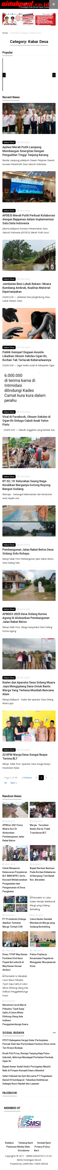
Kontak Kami (44, 1143)
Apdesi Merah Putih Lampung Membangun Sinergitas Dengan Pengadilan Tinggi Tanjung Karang (25, 151)
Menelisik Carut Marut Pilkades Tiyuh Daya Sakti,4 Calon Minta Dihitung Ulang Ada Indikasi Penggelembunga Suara (15, 1015)
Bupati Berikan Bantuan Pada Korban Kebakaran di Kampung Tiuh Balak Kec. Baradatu (43, 874)
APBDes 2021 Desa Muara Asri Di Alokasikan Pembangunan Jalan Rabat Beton (13, 833)
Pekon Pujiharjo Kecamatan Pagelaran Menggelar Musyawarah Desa (43, 960)
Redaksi (9, 1143)
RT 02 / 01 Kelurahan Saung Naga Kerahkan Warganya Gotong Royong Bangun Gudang (26, 485)
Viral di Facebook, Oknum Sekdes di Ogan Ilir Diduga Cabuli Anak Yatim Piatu (26, 420)
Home (5, 33)
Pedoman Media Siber (18, 1146)
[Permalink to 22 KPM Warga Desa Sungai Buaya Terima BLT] (29, 726)
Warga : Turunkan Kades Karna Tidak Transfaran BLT (40, 829)
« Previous (27, 777)
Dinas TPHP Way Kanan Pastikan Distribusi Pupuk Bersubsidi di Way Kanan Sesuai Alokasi (14, 962)
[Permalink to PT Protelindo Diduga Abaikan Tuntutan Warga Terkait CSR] (15, 904)
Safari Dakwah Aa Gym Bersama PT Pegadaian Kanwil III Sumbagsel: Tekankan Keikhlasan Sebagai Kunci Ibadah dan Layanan (27, 1080)
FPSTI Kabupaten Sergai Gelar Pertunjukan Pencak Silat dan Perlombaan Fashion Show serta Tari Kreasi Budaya (28, 1044)
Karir (36, 1150)
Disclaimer (24, 1150)
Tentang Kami (25, 1143)
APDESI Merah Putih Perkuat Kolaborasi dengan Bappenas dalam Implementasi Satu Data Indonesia (28, 219)
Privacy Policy (42, 1146)
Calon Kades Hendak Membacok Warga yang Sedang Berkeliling (42, 923)
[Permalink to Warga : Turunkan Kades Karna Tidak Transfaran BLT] (43, 810)
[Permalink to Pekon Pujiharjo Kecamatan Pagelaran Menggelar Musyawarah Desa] (43, 940)
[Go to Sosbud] (54, 1033)
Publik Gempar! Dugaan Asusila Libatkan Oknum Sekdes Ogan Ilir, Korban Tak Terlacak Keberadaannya (26, 356)
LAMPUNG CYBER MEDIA (35, 1164)
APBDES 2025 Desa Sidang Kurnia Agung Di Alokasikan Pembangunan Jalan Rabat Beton (25, 617)
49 (5, 783)
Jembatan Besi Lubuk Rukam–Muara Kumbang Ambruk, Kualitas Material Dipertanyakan (26, 287)
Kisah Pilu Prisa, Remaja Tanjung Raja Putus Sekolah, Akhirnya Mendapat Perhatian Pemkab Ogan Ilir (27, 1057)
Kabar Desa (9, 142)
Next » (13, 783)
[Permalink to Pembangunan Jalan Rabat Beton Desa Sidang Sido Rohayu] (29, 520)
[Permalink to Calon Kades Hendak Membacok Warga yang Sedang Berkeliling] (43, 904)
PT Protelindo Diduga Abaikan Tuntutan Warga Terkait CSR (14, 923)
